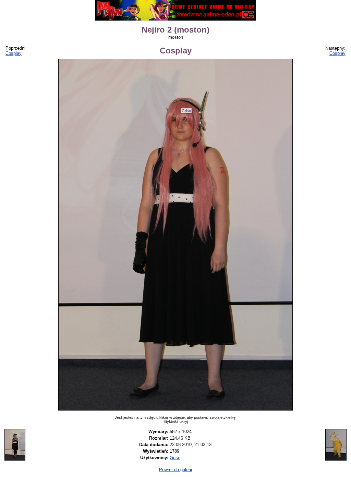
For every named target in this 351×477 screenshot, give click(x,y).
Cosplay (13, 53)
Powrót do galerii (175, 469)
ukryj (184, 421)
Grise (186, 111)
